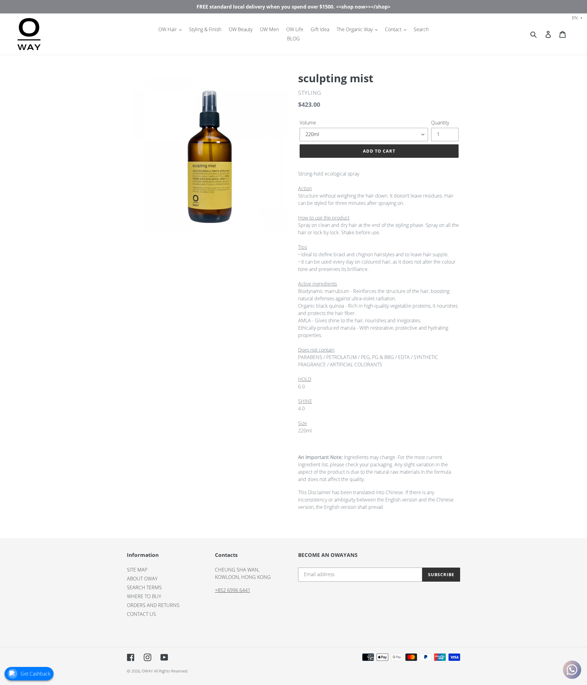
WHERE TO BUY (144, 596)
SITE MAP (137, 569)
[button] (577, 17)
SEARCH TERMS (144, 587)
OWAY (147, 671)
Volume (308, 122)
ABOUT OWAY (142, 578)
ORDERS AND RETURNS (153, 605)
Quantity (440, 122)
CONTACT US (141, 614)
